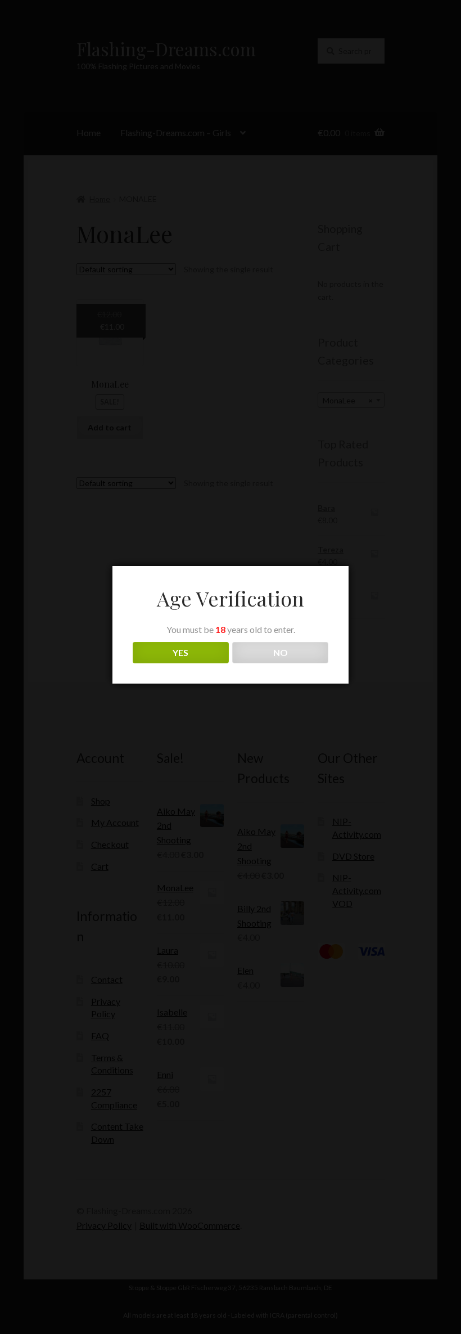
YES (180, 652)
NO (280, 652)
